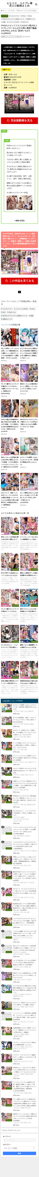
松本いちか (25, 22)
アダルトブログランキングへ (11, 1130)
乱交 (30, 16)
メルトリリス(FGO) (14, 22)
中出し (24, 16)
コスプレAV (5, 15)
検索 (19, 1153)
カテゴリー (7, 1144)
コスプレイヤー (15, 16)
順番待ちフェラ (31, 19)
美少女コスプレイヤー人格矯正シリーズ (13, 19)
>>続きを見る (19, 220)
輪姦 (4, 22)
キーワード (7, 1136)
